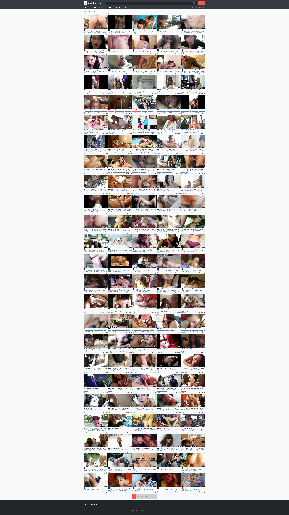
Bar (94, 170)
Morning (134, 311)
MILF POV (162, 231)
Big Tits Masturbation (147, 131)
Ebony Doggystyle (112, 212)
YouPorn (183, 54)
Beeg (109, 93)
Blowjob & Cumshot (140, 192)
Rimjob (142, 431)
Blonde (122, 32)
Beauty (172, 91)
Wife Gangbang (87, 151)
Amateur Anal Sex (95, 310)
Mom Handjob (141, 449)
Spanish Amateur (161, 152)
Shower (183, 409)
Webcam (159, 190)
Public (94, 250)
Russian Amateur (96, 270)
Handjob (187, 52)
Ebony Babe (151, 151)
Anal (89, 310)
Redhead (121, 152)
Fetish (158, 371)
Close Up (110, 51)
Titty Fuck (93, 290)
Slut (175, 131)
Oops (136, 170)
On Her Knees (143, 190)
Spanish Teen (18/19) (172, 151)
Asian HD (110, 351)
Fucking (148, 31)
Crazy (144, 371)
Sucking (118, 112)
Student (183, 389)
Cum (129, 31)
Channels (101, 7)
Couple (161, 311)
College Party (96, 389)
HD (182, 32)
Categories (93, 7)
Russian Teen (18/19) (101, 271)
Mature (201, 71)
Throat (134, 152)
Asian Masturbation (127, 350)
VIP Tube (110, 34)
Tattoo (125, 151)
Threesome (195, 271)
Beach (173, 270)
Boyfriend (151, 91)
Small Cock (110, 270)
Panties (105, 111)
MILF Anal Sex (169, 231)
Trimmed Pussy (161, 391)
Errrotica (183, 193)
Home (86, 7)
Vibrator (142, 429)
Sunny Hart (160, 389)
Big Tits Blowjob (88, 111)
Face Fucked (194, 231)
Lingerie (143, 231)
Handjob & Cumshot (101, 32)
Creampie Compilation (89, 52)
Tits (94, 31)
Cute (124, 172)
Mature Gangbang (98, 151)
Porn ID (85, 34)
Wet (109, 112)
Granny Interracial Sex (189, 32)
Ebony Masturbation (126, 210)
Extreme (114, 71)
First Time (150, 409)
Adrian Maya (135, 151)
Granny (196, 32)
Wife (133, 71)
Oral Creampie (89, 291)
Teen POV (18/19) (125, 91)
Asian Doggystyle (117, 351)
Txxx (158, 34)
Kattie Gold (111, 111)
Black (192, 72)
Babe (175, 91)
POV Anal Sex (167, 230)
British (161, 489)
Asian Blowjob (148, 212)
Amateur (164, 31)
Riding (129, 151)
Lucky (89, 32)
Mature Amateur (195, 71)
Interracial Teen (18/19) (187, 91)
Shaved (183, 172)
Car (164, 371)
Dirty (91, 389)
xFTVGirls (201, 7)
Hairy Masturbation (117, 350)
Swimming (135, 31)
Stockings (110, 330)
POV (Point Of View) (120, 31)
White (91, 31)
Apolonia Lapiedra (161, 151)
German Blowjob (103, 469)
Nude (165, 270)
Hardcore (93, 32)
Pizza (158, 51)
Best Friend (169, 172)
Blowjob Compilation (89, 51)
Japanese (134, 51)
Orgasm (159, 370)
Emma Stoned (136, 429)
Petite (139, 131)
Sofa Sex (202, 151)
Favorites (125, 7)
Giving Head (135, 172)
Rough (109, 71)
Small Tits (98, 31)
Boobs (192, 112)
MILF (163, 71)
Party (88, 389)
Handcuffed (86, 72)
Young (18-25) (111, 91)
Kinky (158, 449)
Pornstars (110, 7)
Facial (105, 51)
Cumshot (153, 190)
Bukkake (162, 330)
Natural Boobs (93, 112)
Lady (190, 132)
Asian (114, 251)
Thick (133, 290)
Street (167, 131)
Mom (101, 350)
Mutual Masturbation (166, 370)
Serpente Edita (185, 151)
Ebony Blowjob (87, 91)
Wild (140, 111)
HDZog (85, 432)
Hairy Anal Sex (163, 449)
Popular (117, 7)
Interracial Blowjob (186, 31)
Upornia (110, 332)
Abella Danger (87, 131)
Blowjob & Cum (112, 32)
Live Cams (201, 3)
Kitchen (119, 192)
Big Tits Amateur (96, 111)
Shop (116, 92)
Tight (182, 192)
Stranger (172, 131)
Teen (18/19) (111, 92)
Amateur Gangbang (98, 152)
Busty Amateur (94, 331)
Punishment (121, 92)
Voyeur (189, 190)
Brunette (167, 71)
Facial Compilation (98, 51)
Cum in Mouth (196, 52)
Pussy (158, 91)
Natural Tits (86, 112)
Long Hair (139, 489)
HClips (134, 253)
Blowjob (118, 32)
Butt (123, 389)
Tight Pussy (199, 190)
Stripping (123, 112)
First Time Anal (144, 409)
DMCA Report (144, 508)
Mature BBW (144, 331)
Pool (139, 31)
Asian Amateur (145, 51)
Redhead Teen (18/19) (113, 152)
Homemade (177, 111)
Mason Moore (136, 91)
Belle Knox (135, 131)
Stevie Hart (86, 31)
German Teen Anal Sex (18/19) (91, 469)
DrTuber (134, 213)
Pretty (85, 389)
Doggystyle (168, 170)
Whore (109, 210)
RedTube (110, 312)
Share (88, 450)
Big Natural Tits (142, 172)
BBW (182, 291)
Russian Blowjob (88, 270)
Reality (193, 230)
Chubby (174, 291)
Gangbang (142, 290)
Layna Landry (184, 131)
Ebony (93, 91)
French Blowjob (185, 51)
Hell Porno (184, 173)
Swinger (203, 330)
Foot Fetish (175, 370)
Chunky (158, 210)
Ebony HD (95, 449)
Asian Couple (142, 212)
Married (85, 351)
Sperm (85, 231)
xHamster (110, 54)
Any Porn (110, 452)
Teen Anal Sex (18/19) (96, 470)
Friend (163, 170)
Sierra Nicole (87, 429)
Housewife (110, 371)
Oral (95, 291)
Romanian (86, 409)
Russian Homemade (88, 370)
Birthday (175, 489)
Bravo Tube (184, 233)
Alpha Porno (135, 193)
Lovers (183, 310)
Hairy (169, 449)
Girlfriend (192, 310)
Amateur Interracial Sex (98, 251)
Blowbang (90, 152)
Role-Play (159, 71)
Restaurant (86, 190)
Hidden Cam (111, 151)
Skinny (190, 152)
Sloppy (85, 71)
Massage (162, 91)
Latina (123, 291)
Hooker (110, 350)
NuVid (134, 34)
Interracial (202, 31)
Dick (126, 31)
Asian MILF (126, 250)
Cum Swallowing (141, 71)
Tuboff (134, 93)
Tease (114, 112)
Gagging (92, 72)
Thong (175, 152)
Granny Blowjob (195, 31)
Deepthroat (140, 371)
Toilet (182, 170)
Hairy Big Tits (184, 489)
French (191, 52)
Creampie (97, 52)
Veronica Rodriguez (113, 290)
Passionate (135, 112)
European (140, 270)
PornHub (134, 452)
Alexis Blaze (135, 111)
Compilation (103, 52)
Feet (161, 371)
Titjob (97, 350)
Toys (192, 190)
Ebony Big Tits (192, 429)
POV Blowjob (111, 31)
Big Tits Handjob (98, 429)
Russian (94, 371)
